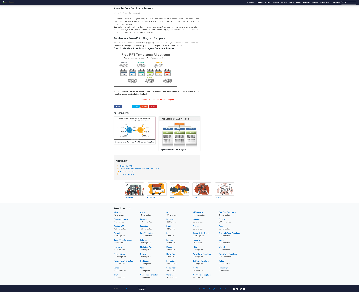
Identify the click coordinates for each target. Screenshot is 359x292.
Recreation (171, 262)
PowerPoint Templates (228, 255)
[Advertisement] (227, 18)
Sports (198, 269)
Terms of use (203, 289)
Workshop (171, 276)
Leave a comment (127, 174)
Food (224, 227)
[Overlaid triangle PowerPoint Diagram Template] (134, 128)
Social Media (171, 269)
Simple (145, 269)
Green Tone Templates (123, 241)
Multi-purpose (120, 255)
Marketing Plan (146, 248)
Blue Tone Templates (227, 213)
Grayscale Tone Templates (229, 234)
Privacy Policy (213, 289)
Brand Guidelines (121, 220)
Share (118, 106)
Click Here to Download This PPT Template (157, 100)
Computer (198, 220)
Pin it (154, 106)
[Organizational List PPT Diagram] (179, 132)
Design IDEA (120, 227)
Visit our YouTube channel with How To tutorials (139, 169)
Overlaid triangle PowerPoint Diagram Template (135, 142)
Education (146, 227)
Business (146, 220)
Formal (119, 234)
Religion (224, 262)
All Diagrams (199, 213)
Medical (171, 248)
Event (171, 227)
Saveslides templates (126, 289)
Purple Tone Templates (123, 262)
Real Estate (145, 262)
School (120, 269)
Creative (225, 220)
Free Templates (146, 234)
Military (198, 248)
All (171, 213)
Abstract (119, 213)
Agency (145, 213)
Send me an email (127, 172)
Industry (145, 241)
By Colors (172, 220)
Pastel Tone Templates (202, 255)
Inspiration (197, 241)
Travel (119, 276)
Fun (171, 234)
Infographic (171, 241)
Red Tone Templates (201, 262)
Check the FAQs (126, 166)
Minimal (224, 248)
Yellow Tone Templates (202, 276)
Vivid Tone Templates (149, 276)
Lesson (224, 241)
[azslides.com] (9, 2)
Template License (226, 289)
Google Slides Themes (201, 234)
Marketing (119, 248)
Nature (145, 255)
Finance (198, 227)
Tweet (136, 106)
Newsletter (171, 255)
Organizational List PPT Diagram (173, 150)
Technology (224, 269)
